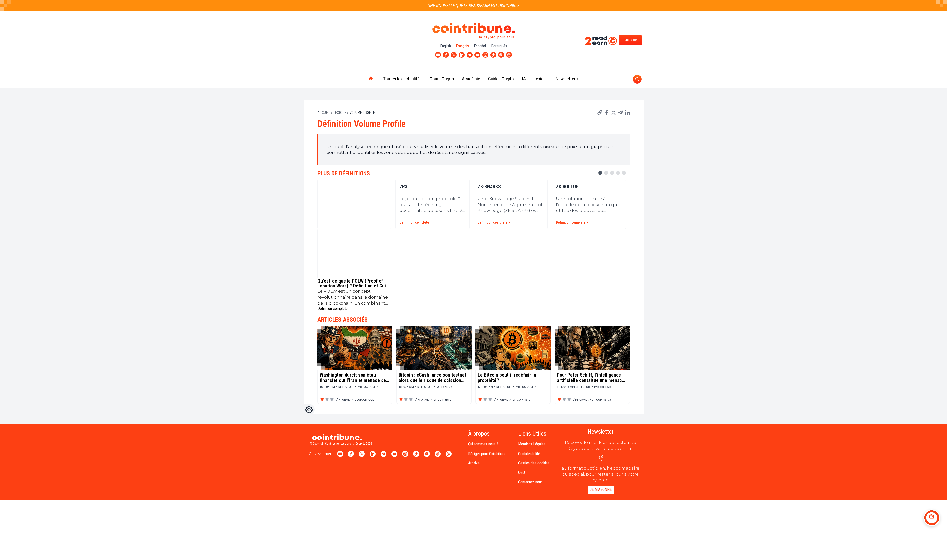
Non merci (22, 508)
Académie (471, 79)
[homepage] (360, 79)
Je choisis (56, 508)
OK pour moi (91, 508)
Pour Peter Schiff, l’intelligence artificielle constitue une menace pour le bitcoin (590, 377)
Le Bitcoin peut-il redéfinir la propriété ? (507, 377)
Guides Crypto (501, 79)
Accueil (323, 112)
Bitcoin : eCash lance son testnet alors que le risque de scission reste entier (432, 377)
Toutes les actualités (402, 79)
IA (524, 79)
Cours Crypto (442, 79)
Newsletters (567, 79)
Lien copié (609, 115)
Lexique (541, 79)
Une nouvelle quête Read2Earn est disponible (474, 5)
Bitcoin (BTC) (443, 399)
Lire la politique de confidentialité (33, 492)
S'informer (343, 399)
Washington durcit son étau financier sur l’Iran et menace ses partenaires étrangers (354, 377)
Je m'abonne (601, 489)
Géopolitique (364, 399)
